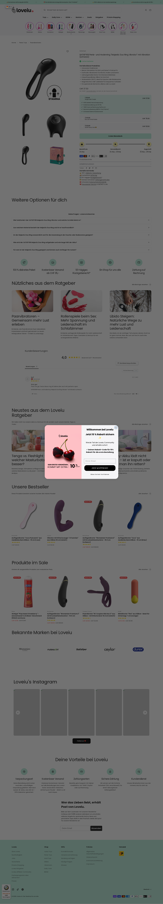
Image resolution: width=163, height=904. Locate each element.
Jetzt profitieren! (100, 468)
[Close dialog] (116, 427)
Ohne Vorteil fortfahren (100, 474)
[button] (9, 6)
